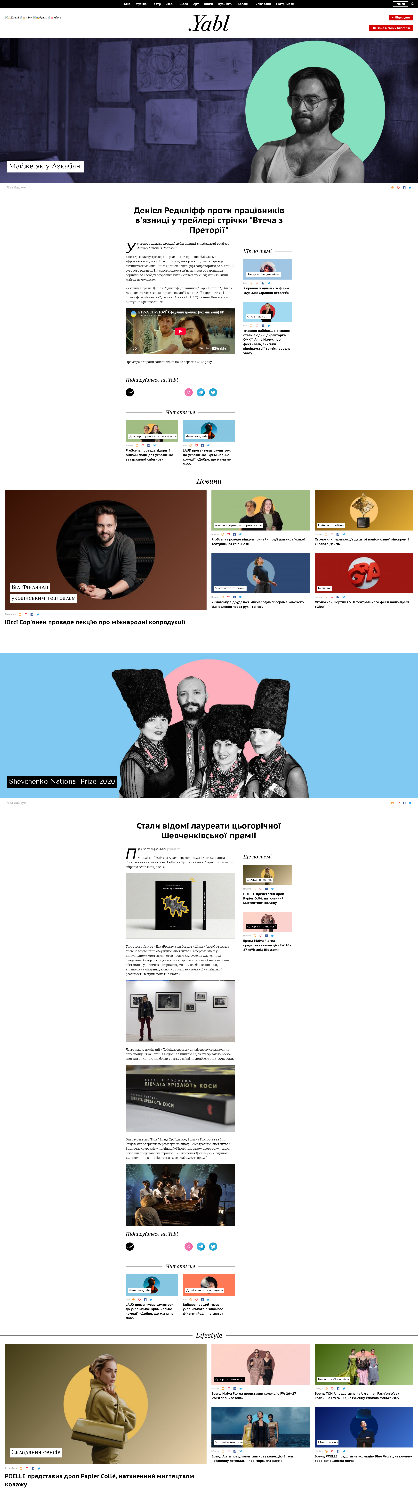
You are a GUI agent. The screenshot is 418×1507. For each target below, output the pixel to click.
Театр (156, 4)
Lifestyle (247, 889)
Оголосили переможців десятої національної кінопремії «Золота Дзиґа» (362, 541)
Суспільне (172, 849)
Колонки (244, 4)
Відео (184, 4)
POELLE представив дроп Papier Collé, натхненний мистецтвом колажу (263, 898)
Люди (170, 4)
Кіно (127, 4)
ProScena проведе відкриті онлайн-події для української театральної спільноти (150, 455)
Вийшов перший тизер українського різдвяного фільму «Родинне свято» (203, 1309)
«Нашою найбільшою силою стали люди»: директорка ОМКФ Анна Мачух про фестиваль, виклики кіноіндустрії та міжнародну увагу (266, 342)
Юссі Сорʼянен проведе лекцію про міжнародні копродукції (95, 622)
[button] (413, 4)
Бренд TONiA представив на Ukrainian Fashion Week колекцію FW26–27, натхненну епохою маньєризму (357, 1395)
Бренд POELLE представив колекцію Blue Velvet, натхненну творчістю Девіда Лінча (363, 1458)
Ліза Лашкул (16, 187)
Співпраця (263, 4)
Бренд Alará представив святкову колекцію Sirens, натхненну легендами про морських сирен (252, 1458)
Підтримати (285, 4)
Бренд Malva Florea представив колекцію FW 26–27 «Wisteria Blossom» (267, 945)
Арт (196, 4)
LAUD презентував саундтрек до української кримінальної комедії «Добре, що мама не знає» (207, 457)
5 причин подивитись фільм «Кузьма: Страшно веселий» (266, 290)
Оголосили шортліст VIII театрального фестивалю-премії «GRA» (362, 604)
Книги (208, 4)
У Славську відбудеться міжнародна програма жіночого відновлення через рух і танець (257, 604)
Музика (141, 4)
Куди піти (225, 4)
